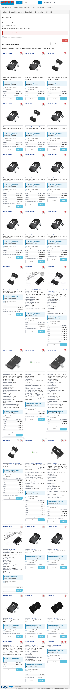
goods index (18, 686)
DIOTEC (55, 463)
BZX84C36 (50, 53)
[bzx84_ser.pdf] (21, 53)
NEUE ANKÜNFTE (6, 7)
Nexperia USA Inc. (35, 373)
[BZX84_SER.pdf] (43, 350)
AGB (34, 7)
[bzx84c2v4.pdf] (65, 53)
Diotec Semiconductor (58, 76)
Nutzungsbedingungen (58, 688)
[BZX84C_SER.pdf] (43, 267)
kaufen (65, 40)
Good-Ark (33, 618)
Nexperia (11, 76)
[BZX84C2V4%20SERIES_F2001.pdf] (21, 440)
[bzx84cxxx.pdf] (43, 596)
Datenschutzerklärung (46, 688)
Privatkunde (46, 2)
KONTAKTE (50, 7)
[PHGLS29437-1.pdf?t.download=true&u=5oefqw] (43, 642)
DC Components (57, 645)
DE (54, 2)
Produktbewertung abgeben (59, 43)
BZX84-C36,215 (7, 53)
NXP (10, 645)
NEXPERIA (12, 373)
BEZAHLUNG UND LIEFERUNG (22, 7)
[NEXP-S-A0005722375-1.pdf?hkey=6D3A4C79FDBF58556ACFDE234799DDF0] (21, 350)
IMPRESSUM (40, 7)
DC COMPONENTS (36, 289)
